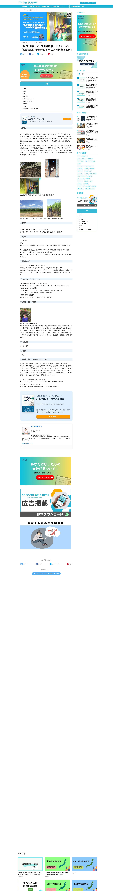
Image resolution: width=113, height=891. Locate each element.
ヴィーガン (80, 181)
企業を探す (24, 6)
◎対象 (24, 93)
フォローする (47, 574)
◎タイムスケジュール (28, 98)
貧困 (91, 181)
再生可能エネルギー (82, 176)
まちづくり (80, 171)
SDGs (79, 156)
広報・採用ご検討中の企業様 (87, 2)
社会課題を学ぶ (55, 6)
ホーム (23, 10)
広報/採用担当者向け (75, 6)
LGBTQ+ (79, 183)
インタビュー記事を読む (34, 6)
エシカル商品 (80, 161)
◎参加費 (24, 104)
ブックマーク (43, 54)
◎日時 (24, 91)
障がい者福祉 (93, 173)
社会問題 (94, 186)
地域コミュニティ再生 (90, 188)
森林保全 (86, 168)
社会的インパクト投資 (90, 161)
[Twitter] (21, 447)
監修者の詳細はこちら (27, 443)
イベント (36, 10)
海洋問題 (88, 186)
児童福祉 (86, 181)
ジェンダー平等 (87, 171)
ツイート (25, 54)
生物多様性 (80, 168)
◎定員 (24, 106)
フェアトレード (81, 178)
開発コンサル (80, 188)
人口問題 (90, 176)
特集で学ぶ (29, 10)
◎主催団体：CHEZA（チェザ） (30, 109)
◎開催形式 (25, 96)
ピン (52, 54)
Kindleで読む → (53, 417)
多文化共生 (80, 173)
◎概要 (24, 88)
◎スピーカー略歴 (27, 101)
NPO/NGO (90, 158)
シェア (34, 54)
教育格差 (88, 178)
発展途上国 (84, 156)
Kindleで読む (67, 118)
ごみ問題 (86, 173)
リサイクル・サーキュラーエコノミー (85, 166)
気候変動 (92, 168)
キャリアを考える (65, 6)
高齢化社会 (85, 183)
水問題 (79, 163)
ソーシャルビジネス (82, 158)
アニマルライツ (81, 186)
